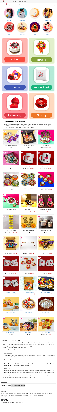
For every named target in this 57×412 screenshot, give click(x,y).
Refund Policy (22, 393)
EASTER (14, 388)
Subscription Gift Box (27, 395)
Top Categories (21, 385)
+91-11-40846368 (22, 1)
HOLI (2, 388)
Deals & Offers (7, 395)
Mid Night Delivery (40, 393)
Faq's (27, 393)
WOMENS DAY (7, 388)
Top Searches (14, 385)
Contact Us (13, 395)
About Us (2, 393)
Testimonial (50, 393)
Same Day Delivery (32, 393)
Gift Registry (35, 395)
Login (9, 1)
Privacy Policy (16, 393)
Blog (46, 393)
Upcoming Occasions (6, 385)
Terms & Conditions (9, 393)
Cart (5, 1)
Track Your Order (19, 395)
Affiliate (2, 395)
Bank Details (40, 395)
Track (14, 1)
